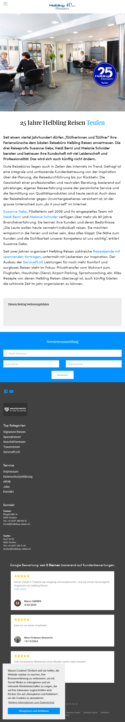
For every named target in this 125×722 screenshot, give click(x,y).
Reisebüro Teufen (73, 712)
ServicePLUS (33, 261)
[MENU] (5, 4)
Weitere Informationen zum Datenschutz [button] (31, 702)
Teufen (95, 123)
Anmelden (62, 374)
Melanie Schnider (43, 216)
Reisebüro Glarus (90, 712)
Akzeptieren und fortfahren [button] (34, 711)
